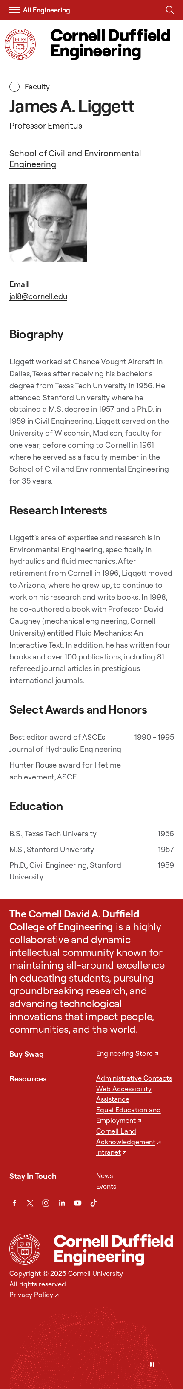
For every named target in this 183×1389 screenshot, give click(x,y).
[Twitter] (30, 1203)
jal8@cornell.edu (38, 296)
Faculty (36, 86)
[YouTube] (78, 1203)
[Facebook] (14, 1203)
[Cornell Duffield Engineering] (110, 1250)
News (104, 1175)
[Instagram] (46, 1203)
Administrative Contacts (134, 1078)
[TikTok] (93, 1203)
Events (106, 1186)
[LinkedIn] (62, 1203)
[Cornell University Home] (24, 1249)
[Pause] (152, 1365)
